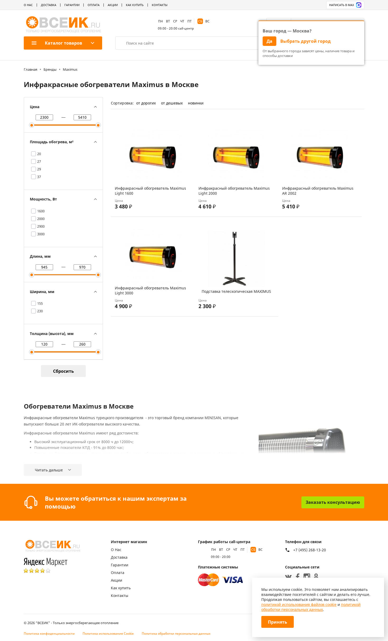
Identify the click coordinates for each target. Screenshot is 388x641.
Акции (113, 5)
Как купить (135, 5)
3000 (41, 234)
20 (39, 153)
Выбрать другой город (305, 41)
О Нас (28, 5)
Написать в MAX (341, 5)
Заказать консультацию (333, 502)
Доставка (48, 5)
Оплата (94, 5)
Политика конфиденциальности (49, 633)
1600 (41, 211)
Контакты (159, 5)
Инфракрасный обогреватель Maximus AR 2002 (317, 191)
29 (39, 169)
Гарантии (71, 5)
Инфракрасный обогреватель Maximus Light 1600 (150, 191)
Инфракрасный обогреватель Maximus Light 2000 (234, 191)
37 (39, 176)
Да (269, 41)
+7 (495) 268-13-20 (309, 550)
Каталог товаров (63, 43)
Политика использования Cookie (108, 633)
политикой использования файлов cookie (299, 604)
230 (40, 311)
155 (40, 303)
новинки (196, 103)
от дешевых (172, 103)
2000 (41, 218)
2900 (41, 226)
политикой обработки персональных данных (311, 607)
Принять (277, 622)
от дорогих (146, 103)
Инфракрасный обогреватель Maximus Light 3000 (150, 290)
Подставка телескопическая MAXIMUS (236, 291)
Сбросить (63, 371)
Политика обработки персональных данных (176, 633)
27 (39, 161)
